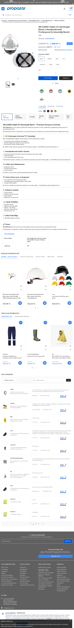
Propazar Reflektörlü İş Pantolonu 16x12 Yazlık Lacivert (12, 357)
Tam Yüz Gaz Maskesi (7, 575)
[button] (4, 53)
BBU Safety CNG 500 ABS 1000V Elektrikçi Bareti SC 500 (11, 297)
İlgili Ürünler (50, 256)
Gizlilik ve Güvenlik (61, 573)
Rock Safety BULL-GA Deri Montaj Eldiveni (19, 461)
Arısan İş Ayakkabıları (33, 354)
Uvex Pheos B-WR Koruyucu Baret (60, 297)
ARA (70, 15)
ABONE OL (68, 541)
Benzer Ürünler (40, 256)
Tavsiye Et (51, 106)
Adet (39, 70)
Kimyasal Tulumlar (24, 577)
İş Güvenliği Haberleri (62, 589)
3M (39, 35)
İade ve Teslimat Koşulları (54, 116)
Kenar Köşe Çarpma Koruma (46, 582)
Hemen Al (66, 78)
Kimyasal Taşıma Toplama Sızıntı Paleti (45, 586)
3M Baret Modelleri (59, 20)
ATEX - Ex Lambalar (43, 580)
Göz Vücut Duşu (24, 583)
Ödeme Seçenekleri (18, 116)
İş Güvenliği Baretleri (34, 20)
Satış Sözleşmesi (61, 571)
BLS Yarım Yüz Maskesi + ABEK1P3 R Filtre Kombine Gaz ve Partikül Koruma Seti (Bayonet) (19, 476)
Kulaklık (3, 573)
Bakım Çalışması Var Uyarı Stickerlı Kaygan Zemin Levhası (19, 420)
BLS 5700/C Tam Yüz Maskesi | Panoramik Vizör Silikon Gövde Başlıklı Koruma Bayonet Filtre (61, 357)
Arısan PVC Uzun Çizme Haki (35, 356)
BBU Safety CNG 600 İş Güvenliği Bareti (34, 297)
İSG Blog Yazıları (61, 590)
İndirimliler (60, 256)
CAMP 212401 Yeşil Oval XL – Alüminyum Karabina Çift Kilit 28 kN (19, 392)
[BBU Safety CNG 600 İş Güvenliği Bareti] (37, 276)
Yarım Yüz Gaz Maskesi (7, 577)
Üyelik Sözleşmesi (62, 569)
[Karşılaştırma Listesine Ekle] (21, 286)
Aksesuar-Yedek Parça (26, 256)
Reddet (49, 618)
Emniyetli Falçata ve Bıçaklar (45, 572)
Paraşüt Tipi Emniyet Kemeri (27, 585)
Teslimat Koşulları (61, 567)
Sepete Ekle (48, 78)
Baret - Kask (4, 567)
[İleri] (43, 524)
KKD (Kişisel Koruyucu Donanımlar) (17, 20)
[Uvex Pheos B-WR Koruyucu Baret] (62, 276)
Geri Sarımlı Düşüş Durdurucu (8, 583)
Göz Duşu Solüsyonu (6, 581)
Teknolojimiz (60, 583)
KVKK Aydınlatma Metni (63, 581)
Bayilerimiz (60, 575)
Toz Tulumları (23, 579)
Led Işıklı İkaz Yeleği (15, 501)
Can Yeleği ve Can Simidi (44, 584)
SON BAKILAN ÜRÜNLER (22, 316)
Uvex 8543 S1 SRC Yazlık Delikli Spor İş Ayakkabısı (19, 434)
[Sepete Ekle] (20, 303)
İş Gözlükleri (23, 571)
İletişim (59, 585)
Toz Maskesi (4, 569)
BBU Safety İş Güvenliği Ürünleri (11, 294)
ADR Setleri (41, 589)
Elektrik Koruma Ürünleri (44, 567)
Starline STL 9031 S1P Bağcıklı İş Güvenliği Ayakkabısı (18, 406)
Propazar (5, 354)
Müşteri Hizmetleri (61, 577)
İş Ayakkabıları (23, 569)
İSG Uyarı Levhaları (25, 581)
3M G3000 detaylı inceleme (12, 218)
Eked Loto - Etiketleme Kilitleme (44, 575)
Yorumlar (32, 117)
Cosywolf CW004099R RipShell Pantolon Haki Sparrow (18, 448)
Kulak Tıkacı (4, 571)
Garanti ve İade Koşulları (63, 579)
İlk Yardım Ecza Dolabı (7, 585)
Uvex (53, 294)
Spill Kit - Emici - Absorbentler (9, 579)
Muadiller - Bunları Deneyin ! (9, 256)
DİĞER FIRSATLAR (6, 316)
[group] (18, 51)
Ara (68, 380)
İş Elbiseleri (23, 567)
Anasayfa (4, 20)
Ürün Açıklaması (6, 116)
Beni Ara (68, 116)
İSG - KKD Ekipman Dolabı (45, 578)
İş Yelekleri (22, 575)
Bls (53, 354)
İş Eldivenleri (23, 573)
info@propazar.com (9, 608)
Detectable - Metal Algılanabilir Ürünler (43, 570)
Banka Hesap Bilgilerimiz (63, 587)
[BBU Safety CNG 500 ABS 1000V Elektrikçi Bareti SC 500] (12, 276)
